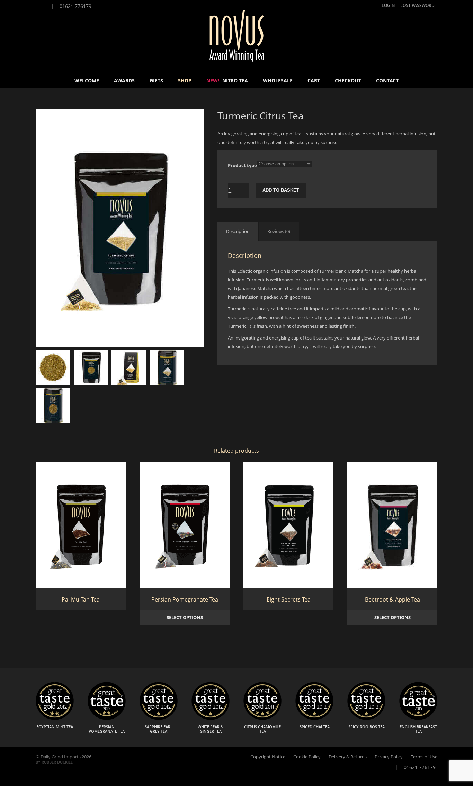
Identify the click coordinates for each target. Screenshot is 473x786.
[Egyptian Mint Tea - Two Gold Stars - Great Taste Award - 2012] (55, 718)
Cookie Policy (307, 756)
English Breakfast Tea (418, 729)
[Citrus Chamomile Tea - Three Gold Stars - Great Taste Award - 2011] (262, 718)
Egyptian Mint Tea (54, 726)
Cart (313, 80)
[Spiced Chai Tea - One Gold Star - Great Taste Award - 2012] (314, 718)
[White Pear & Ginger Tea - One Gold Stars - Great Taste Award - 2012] (210, 718)
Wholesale (278, 80)
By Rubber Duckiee (54, 762)
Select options (185, 617)
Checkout (348, 80)
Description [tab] (238, 231)
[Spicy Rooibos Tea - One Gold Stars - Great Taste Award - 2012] (366, 718)
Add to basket (280, 190)
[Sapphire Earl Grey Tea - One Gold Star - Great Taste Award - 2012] (159, 718)
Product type (242, 165)
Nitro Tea (227, 80)
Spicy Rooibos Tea (366, 726)
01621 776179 (74, 6)
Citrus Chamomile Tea (262, 729)
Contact (387, 80)
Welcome (86, 80)
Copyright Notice (267, 756)
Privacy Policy (389, 756)
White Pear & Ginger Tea (210, 729)
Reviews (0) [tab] (278, 231)
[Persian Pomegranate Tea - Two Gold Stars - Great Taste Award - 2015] (107, 718)
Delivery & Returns (348, 756)
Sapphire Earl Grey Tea (158, 729)
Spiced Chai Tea (315, 726)
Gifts (156, 80)
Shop (184, 80)
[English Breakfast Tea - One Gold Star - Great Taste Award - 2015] (418, 718)
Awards (124, 80)
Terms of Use (424, 756)
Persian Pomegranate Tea (107, 729)
